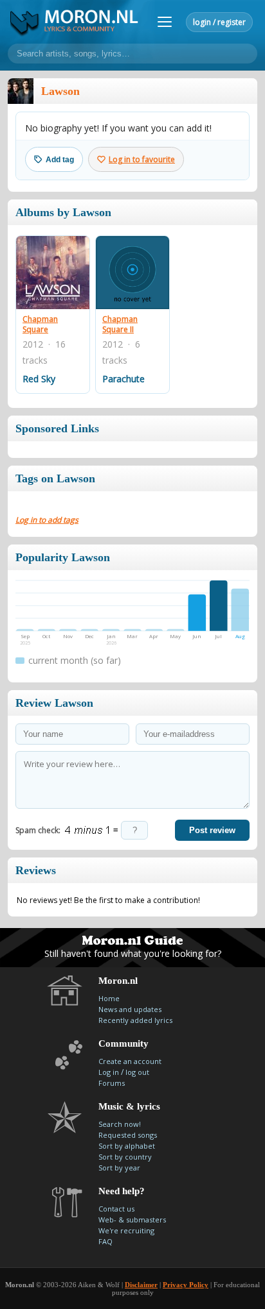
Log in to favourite (142, 159)
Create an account (129, 1061)
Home (109, 998)
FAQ (105, 1241)
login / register (219, 22)
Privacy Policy (185, 1284)
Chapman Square (40, 324)
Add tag (60, 159)
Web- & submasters (132, 1219)
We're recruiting (126, 1230)
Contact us (116, 1208)
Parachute (123, 379)
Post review (212, 830)
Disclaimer (141, 1284)
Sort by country (125, 1156)
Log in (108, 1072)
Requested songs (127, 1135)
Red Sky (39, 379)
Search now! (119, 1124)
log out (137, 1072)
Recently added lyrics (135, 1020)
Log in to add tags (46, 519)
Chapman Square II (120, 324)
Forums (111, 1083)
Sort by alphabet (126, 1146)
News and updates (129, 1009)
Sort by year (119, 1167)
